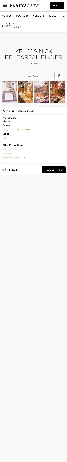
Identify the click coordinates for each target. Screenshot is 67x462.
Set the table (9, 149)
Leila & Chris (9, 153)
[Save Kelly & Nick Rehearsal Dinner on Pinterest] (58, 75)
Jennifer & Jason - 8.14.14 (16, 157)
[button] (16, 129)
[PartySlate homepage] (24, 5)
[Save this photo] (13, 84)
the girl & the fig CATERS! (16, 129)
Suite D (17, 27)
